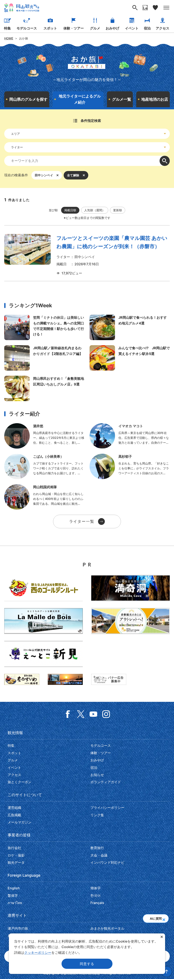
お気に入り (155, 8)
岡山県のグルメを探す (28, 99)
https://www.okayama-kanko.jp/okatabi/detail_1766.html (44, 388)
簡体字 (95, 888)
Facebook (68, 714)
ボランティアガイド (105, 782)
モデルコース (27, 28)
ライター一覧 (81, 521)
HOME (8, 38)
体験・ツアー (73, 28)
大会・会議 (98, 855)
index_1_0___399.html (130, 466)
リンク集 (97, 815)
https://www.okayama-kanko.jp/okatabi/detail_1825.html (130, 327)
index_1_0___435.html (130, 436)
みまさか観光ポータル (107, 928)
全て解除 (73, 175)
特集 (7, 28)
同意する (87, 964)
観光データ (16, 862)
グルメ (95, 28)
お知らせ (97, 775)
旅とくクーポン (19, 782)
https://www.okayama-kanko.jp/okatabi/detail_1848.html (44, 327)
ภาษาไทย (15, 903)
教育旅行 (97, 848)
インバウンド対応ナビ (107, 862)
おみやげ (112, 28)
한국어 (95, 895)
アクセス (162, 28)
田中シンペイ (44, 175)
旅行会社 (14, 848)
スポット (50, 28)
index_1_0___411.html (44, 436)
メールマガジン (19, 822)
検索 (165, 161)
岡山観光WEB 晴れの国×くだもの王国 (21, 7)
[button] (163, 918)
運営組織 (14, 807)
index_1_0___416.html (44, 497)
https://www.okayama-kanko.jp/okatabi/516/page (130, 358)
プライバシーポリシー (107, 807)
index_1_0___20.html (44, 466)
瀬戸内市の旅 (18, 928)
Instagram (106, 714)
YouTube (93, 714)
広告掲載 (14, 815)
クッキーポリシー (37, 952)
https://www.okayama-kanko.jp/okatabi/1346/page (44, 358)
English (14, 888)
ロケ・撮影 (16, 855)
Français (97, 903)
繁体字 (13, 895)
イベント (132, 28)
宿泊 (147, 28)
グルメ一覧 (121, 99)
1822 (87, 255)
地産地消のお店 (154, 99)
